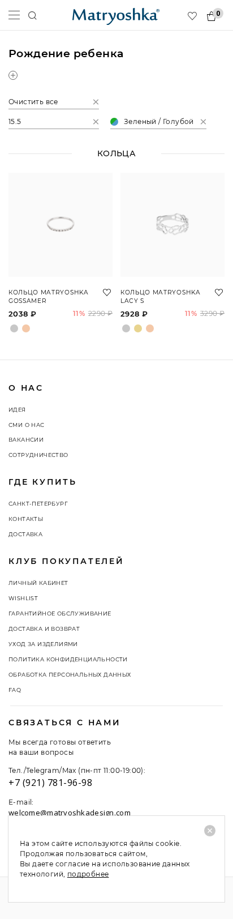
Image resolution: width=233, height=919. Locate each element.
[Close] (210, 830)
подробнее (88, 874)
